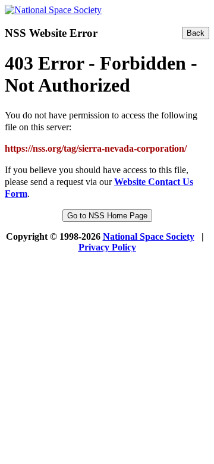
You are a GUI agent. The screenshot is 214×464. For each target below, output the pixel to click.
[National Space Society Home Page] (53, 10)
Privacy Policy (107, 247)
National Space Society (148, 236)
